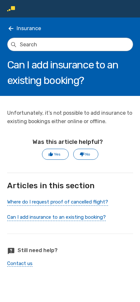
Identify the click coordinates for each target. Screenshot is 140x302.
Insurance (29, 28)
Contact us (20, 263)
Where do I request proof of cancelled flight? (57, 202)
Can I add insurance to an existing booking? (56, 217)
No (87, 154)
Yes (57, 154)
